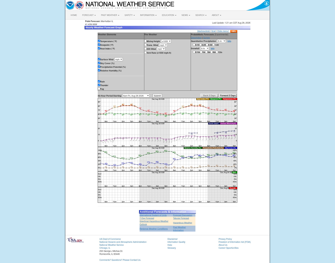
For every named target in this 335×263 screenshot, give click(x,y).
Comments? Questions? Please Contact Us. (120, 259)
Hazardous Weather (182, 222)
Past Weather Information (179, 229)
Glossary (172, 247)
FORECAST (88, 14)
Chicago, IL (104, 247)
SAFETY (129, 14)
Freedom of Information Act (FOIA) (235, 241)
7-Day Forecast (147, 218)
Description (196, 37)
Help (170, 244)
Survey (206, 37)
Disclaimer (173, 238)
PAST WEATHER (109, 14)
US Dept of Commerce (110, 238)
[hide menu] (223, 30)
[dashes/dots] (203, 30)
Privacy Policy (225, 238)
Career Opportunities (229, 247)
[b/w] (213, 30)
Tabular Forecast (181, 218)
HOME (74, 14)
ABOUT (215, 14)
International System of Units (153, 215)
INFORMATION (147, 14)
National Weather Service (111, 244)
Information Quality (176, 241)
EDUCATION (168, 14)
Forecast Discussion (182, 215)
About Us (223, 244)
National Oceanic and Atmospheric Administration (123, 241)
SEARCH (200, 14)
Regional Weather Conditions (154, 228)
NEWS (185, 14)
